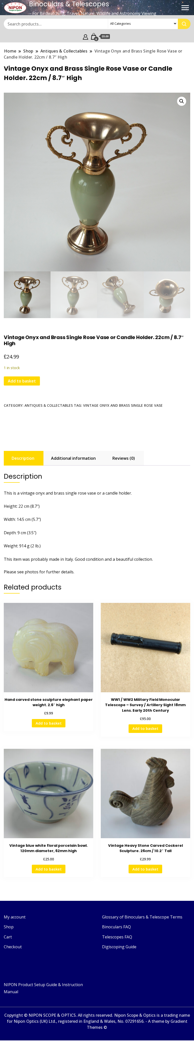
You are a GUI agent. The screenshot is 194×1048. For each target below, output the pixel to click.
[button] (181, 101)
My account (15, 917)
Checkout (13, 947)
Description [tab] (23, 458)
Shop (9, 927)
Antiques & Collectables (49, 405)
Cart (8, 937)
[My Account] (85, 36)
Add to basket (22, 381)
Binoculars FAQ (116, 927)
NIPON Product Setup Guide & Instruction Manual (43, 988)
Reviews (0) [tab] (123, 458)
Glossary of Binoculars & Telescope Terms (142, 917)
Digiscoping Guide (119, 947)
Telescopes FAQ (117, 937)
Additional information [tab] (73, 458)
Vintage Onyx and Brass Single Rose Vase (123, 405)
